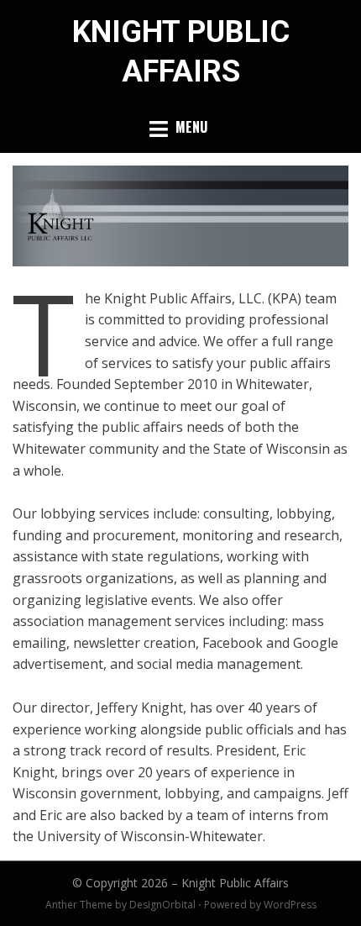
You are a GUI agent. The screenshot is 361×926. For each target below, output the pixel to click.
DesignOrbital (162, 904)
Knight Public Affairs (235, 883)
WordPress (290, 904)
